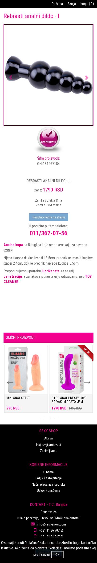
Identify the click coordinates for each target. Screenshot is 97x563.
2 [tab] (45, 418)
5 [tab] (59, 418)
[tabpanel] (26, 381)
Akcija (72, 4)
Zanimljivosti (48, 451)
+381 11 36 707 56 (51, 530)
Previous (7, 377)
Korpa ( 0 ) (87, 4)
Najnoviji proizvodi (48, 445)
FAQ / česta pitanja (49, 478)
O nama (48, 472)
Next (84, 377)
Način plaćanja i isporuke (48, 484)
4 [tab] (54, 418)
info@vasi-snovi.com (51, 524)
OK (57, 554)
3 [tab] (49, 418)
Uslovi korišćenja (48, 490)
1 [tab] (40, 418)
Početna (57, 4)
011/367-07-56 (48, 233)
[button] (10, 75)
